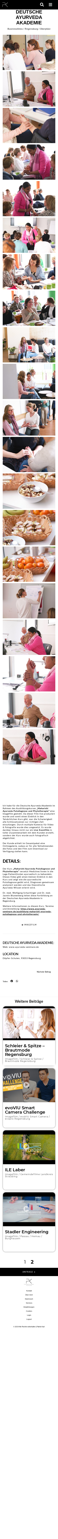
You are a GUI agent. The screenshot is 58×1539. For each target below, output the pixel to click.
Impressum (29, 1299)
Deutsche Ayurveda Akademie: (28, 943)
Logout (29, 1319)
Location (10, 954)
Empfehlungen (29, 1307)
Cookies (29, 1311)
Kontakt (29, 1291)
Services (29, 1303)
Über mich (29, 1295)
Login (29, 1315)
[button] (11, 981)
